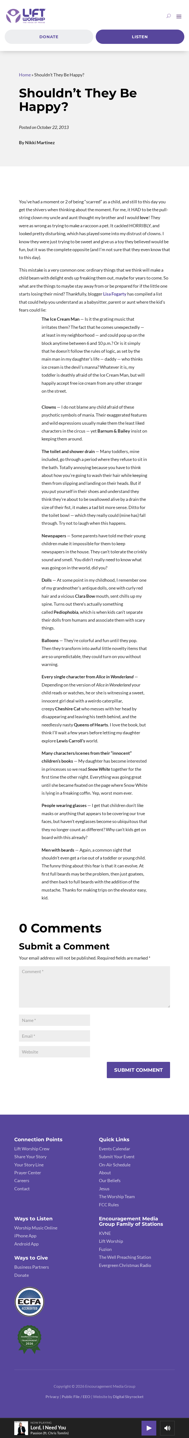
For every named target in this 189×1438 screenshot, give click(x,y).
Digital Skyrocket (128, 1396)
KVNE (105, 1233)
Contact (22, 1188)
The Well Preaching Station (125, 1257)
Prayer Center (27, 1172)
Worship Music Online (35, 1227)
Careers (21, 1180)
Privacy (52, 1396)
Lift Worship (111, 1241)
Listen (140, 37)
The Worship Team (117, 1196)
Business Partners (31, 1267)
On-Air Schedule (114, 1164)
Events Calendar (114, 1148)
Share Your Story (30, 1156)
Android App (26, 1243)
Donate (49, 37)
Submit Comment (138, 1070)
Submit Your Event (117, 1156)
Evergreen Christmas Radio (125, 1265)
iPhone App (25, 1235)
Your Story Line (29, 1164)
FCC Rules (109, 1204)
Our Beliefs (110, 1180)
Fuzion (105, 1249)
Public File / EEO (76, 1396)
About (105, 1172)
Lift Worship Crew (31, 1148)
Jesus (104, 1188)
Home (25, 74)
